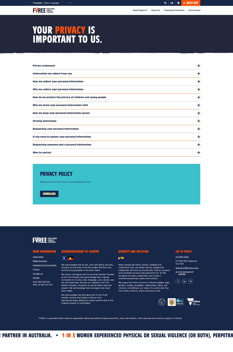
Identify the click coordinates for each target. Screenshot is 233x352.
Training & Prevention (174, 10)
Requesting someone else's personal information (62, 144)
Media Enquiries (40, 261)
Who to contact (42, 152)
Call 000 (182, 274)
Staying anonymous (44, 121)
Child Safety (38, 257)
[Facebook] (178, 281)
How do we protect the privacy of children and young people (69, 97)
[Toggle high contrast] (178, 3)
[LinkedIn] (184, 281)
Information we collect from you (52, 73)
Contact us (38, 273)
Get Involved (194, 10)
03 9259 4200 (182, 257)
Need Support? (140, 10)
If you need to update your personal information (62, 136)
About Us (155, 10)
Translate (37, 3)
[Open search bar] (165, 3)
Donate (36, 278)
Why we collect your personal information (58, 89)
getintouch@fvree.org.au (187, 268)
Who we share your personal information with (60, 105)
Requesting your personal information (56, 128)
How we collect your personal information (58, 81)
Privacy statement (44, 65)
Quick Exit (192, 3)
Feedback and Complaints (44, 265)
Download (49, 194)
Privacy (36, 269)
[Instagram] (190, 281)
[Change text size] (172, 3)
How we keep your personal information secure (61, 113)
